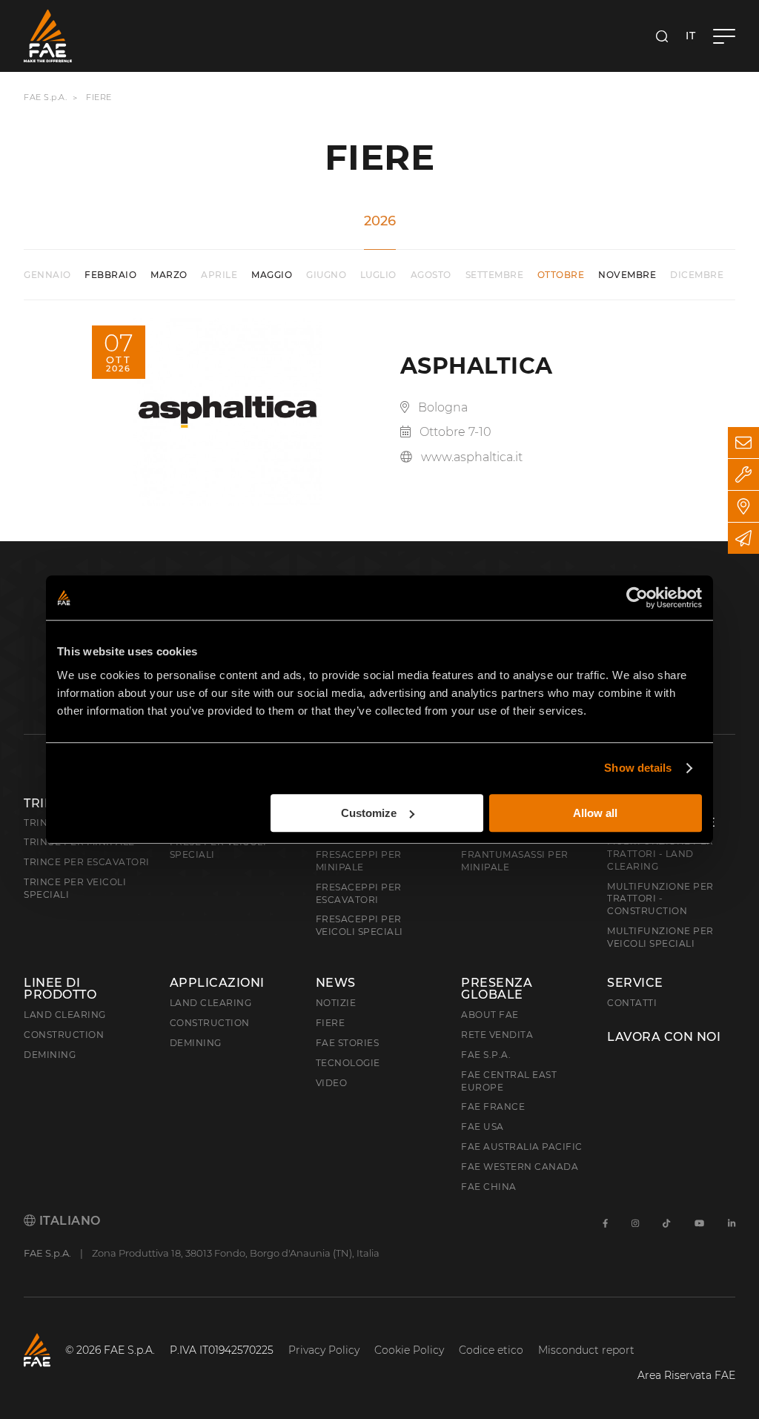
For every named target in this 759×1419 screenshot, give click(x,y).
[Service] (743, 474)
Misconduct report (586, 1350)
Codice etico (491, 1350)
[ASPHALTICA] (227, 412)
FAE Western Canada (519, 1166)
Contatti (632, 1002)
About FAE (490, 1014)
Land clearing (65, 1014)
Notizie (336, 1002)
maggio (271, 274)
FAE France (493, 1106)
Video (332, 1082)
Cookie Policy (409, 1350)
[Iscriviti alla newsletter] (743, 538)
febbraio (110, 274)
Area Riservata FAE (686, 1375)
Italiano (68, 1221)
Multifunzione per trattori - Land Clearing (660, 854)
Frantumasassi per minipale (515, 861)
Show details (638, 767)
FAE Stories (348, 1042)
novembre (627, 274)
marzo (169, 274)
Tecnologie (348, 1062)
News (336, 983)
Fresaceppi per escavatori (359, 893)
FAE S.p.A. (45, 97)
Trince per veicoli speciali (75, 888)
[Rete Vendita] (743, 506)
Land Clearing (211, 1002)
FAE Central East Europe (509, 1081)
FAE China (489, 1186)
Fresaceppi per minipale (359, 861)
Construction (64, 1034)
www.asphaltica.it (472, 457)
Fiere (330, 1022)
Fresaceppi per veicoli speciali (359, 925)
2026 (380, 221)
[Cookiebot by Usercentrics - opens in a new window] (637, 597)
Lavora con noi (663, 1037)
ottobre (561, 274)
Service (635, 983)
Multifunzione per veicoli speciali (660, 937)
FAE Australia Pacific (522, 1146)
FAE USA (482, 1126)
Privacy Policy (323, 1350)
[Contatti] (743, 442)
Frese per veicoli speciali (218, 848)
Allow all (595, 813)
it (690, 35)
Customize (369, 813)
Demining (50, 1054)
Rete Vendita (497, 1034)
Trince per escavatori (87, 861)
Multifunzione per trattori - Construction (660, 899)
